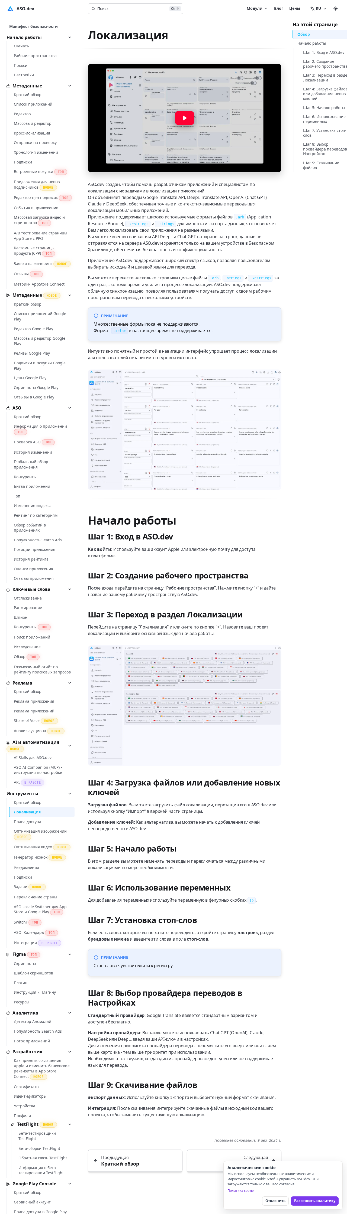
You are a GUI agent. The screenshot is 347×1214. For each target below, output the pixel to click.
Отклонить (275, 1200)
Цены (294, 8)
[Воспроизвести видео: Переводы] (184, 118)
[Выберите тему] (335, 9)
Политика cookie (240, 1190)
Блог (278, 8)
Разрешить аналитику (314, 1200)
